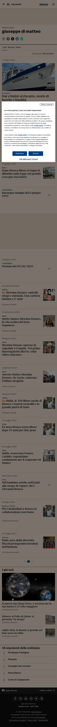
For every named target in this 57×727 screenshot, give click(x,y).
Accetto (36, 153)
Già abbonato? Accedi (28, 159)
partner (26, 137)
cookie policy (38, 125)
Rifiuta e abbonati (46, 104)
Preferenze (20, 153)
